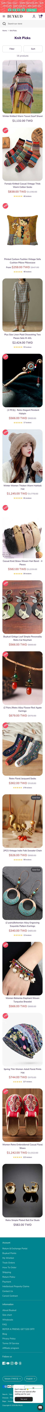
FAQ (4, 1324)
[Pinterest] (16, 1363)
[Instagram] (12, 1363)
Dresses (5, 1398)
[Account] (34, 15)
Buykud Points (9, 1253)
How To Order (9, 1267)
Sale (10, 1394)
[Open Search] (4, 23)
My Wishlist (8, 1258)
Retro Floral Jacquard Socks (22, 778)
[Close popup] (33, 1387)
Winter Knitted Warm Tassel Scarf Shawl (23, 116)
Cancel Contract (10, 1295)
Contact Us (7, 1291)
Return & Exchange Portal (14, 1248)
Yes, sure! (24, 1399)
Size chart (7, 1314)
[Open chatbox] (40, 1407)
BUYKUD (19, 1405)
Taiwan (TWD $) (11, 1378)
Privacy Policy (8, 1338)
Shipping (6, 1272)
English (29, 1378)
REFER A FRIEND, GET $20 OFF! (18, 1329)
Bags (4, 1401)
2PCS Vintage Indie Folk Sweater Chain (22, 850)
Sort (33, 48)
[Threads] (20, 1363)
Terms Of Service (10, 1343)
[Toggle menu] (3, 16)
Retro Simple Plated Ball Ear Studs (23, 1220)
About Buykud (9, 1310)
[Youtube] (7, 1363)
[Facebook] (3, 1363)
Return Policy (8, 1276)
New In (4, 1394)
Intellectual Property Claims (15, 1286)
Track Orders (8, 1262)
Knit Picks (13, 30)
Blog (4, 1333)
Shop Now (31, 10)
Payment (6, 1281)
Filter (11, 48)
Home (4, 30)
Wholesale (7, 1319)
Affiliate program (10, 1348)
